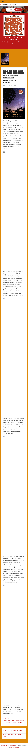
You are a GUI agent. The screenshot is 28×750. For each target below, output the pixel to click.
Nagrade (9, 73)
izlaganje (13, 718)
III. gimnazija (6, 718)
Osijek (14, 73)
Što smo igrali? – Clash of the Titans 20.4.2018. (12, 731)
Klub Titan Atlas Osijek (14, 38)
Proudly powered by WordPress (8, 745)
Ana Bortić (5, 85)
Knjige (15, 70)
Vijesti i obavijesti (14, 75)
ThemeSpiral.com (14, 747)
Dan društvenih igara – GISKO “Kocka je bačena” (12, 735)
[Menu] (2, 1)
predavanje (7, 722)
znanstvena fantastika (17, 722)
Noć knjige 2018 (20, 720)
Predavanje (20, 73)
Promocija (6, 75)
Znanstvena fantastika (8, 77)
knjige (18, 718)
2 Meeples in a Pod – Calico (9, 4)
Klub (11, 70)
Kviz (5, 73)
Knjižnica (20, 70)
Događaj (6, 70)
